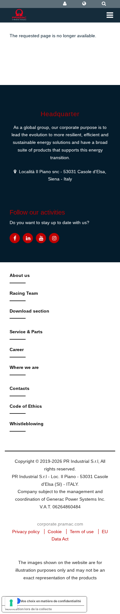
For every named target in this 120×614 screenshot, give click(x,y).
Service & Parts (26, 331)
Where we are (24, 367)
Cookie (55, 531)
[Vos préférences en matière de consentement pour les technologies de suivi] (11, 603)
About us (20, 275)
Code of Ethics (26, 406)
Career (17, 349)
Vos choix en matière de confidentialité (50, 601)
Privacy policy (26, 531)
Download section (29, 311)
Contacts (19, 388)
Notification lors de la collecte (28, 609)
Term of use (82, 531)
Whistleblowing (27, 423)
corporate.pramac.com (60, 523)
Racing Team (24, 293)
